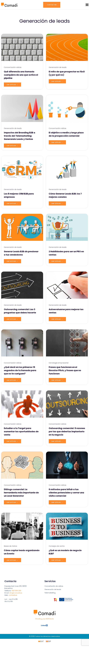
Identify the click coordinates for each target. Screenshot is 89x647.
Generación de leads (57, 67)
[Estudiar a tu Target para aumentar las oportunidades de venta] (22, 404)
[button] (87, 5)
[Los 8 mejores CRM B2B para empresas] (22, 169)
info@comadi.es (15, 593)
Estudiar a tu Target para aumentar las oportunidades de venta (21, 431)
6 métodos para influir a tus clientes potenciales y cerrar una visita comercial (66, 492)
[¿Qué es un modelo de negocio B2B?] (67, 526)
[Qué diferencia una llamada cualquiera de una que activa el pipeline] (22, 47)
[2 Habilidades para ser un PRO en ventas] (67, 227)
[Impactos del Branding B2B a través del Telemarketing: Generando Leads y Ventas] (22, 108)
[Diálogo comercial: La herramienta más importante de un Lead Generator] (22, 465)
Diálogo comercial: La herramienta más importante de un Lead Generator (21, 492)
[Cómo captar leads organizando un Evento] (22, 526)
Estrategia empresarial (58, 363)
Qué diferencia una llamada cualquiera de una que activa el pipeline (21, 75)
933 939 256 (16, 591)
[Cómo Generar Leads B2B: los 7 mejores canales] (67, 169)
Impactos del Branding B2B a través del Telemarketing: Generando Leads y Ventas (19, 136)
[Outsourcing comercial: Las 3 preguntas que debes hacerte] (22, 285)
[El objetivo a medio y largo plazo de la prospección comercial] (67, 108)
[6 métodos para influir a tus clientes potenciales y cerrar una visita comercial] (67, 465)
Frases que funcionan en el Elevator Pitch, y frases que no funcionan (65, 370)
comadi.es (13, 595)
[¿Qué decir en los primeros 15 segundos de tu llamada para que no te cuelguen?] (22, 343)
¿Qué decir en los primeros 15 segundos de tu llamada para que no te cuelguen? (20, 370)
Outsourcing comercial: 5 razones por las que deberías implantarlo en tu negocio (67, 431)
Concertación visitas (12, 67)
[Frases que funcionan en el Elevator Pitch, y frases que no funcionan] (67, 343)
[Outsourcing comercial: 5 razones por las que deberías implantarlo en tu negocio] (67, 404)
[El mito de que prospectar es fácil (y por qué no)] (67, 47)
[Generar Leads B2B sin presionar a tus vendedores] (22, 227)
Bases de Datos (10, 546)
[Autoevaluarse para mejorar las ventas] (67, 285)
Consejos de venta (56, 546)
